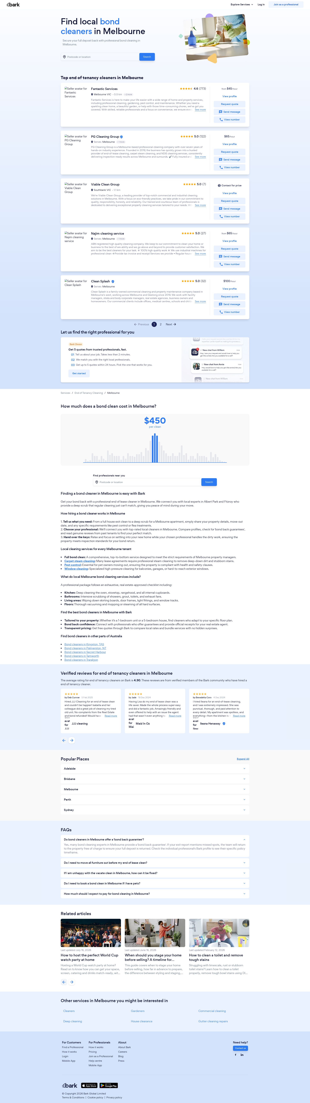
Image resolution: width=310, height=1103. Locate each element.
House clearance (141, 1021)
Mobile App (68, 1060)
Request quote (229, 104)
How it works (69, 1051)
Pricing (93, 1051)
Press (121, 1060)
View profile (229, 96)
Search (147, 56)
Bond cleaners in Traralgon (81, 660)
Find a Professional (72, 1047)
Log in (261, 4)
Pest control (72, 565)
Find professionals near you (109, 475)
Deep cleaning (72, 1021)
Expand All (243, 759)
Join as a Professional (101, 1056)
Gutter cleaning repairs (213, 1021)
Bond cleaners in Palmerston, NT (85, 648)
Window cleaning (76, 569)
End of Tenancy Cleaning (89, 393)
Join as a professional (286, 4)
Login (65, 1056)
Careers (122, 1051)
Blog (120, 1056)
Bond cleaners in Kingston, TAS (84, 644)
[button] (155, 105)
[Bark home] (13, 5)
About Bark (124, 1047)
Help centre (95, 1060)
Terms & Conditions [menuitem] (73, 1097)
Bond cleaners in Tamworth (81, 656)
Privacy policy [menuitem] (114, 1097)
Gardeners (138, 1011)
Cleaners (69, 1011)
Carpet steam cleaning (79, 561)
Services (65, 393)
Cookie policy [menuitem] (95, 1097)
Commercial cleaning (212, 1011)
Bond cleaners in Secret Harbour (85, 652)
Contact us (240, 1048)
